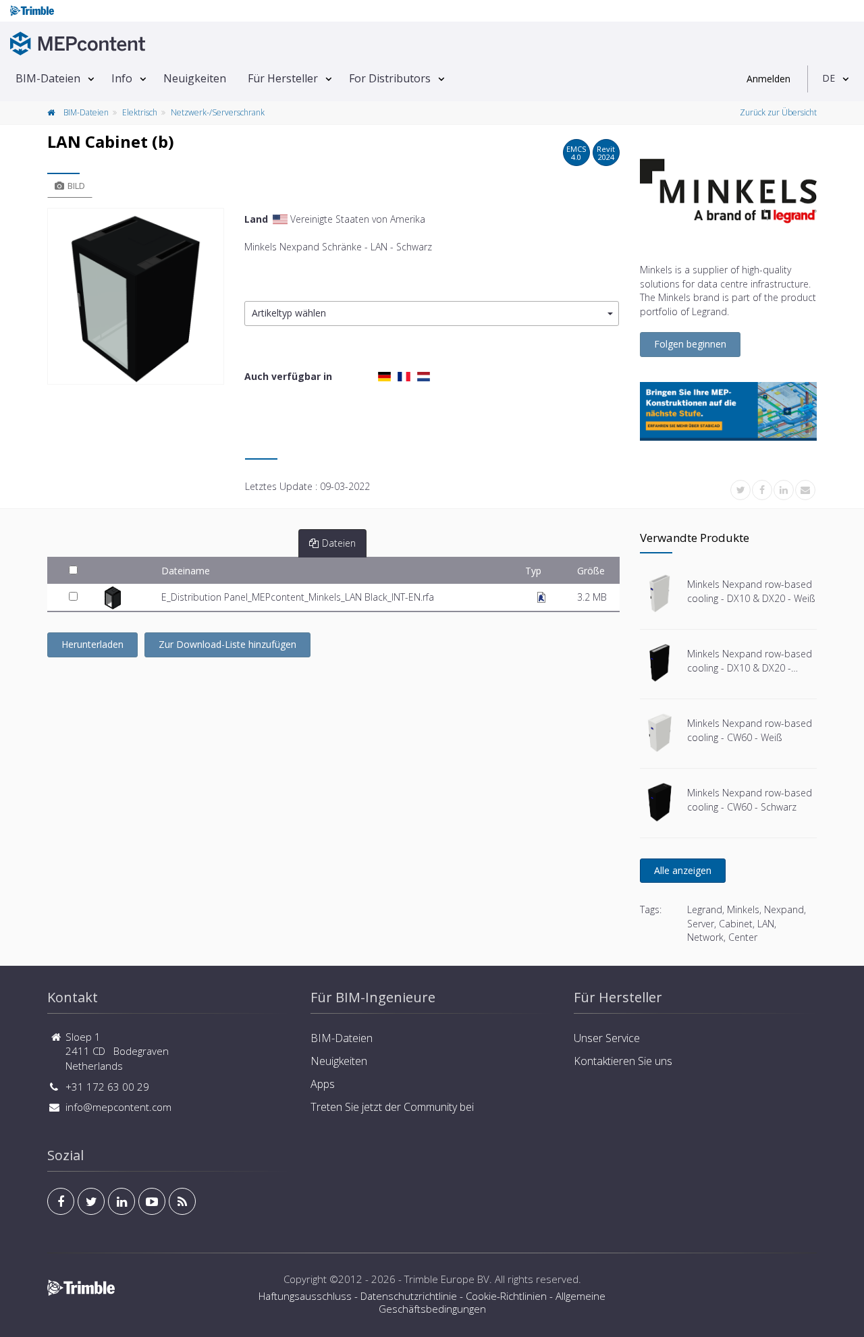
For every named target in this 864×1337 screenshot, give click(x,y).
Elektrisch (139, 112)
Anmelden (768, 78)
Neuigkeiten (194, 78)
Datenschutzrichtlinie (408, 1296)
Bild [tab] (76, 186)
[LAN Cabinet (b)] (135, 296)
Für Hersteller (283, 78)
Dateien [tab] (339, 543)
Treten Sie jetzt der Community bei (392, 1106)
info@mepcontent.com (118, 1107)
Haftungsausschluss (305, 1296)
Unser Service (607, 1038)
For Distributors (390, 78)
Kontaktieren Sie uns (623, 1061)
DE (828, 78)
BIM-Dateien (48, 78)
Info (121, 78)
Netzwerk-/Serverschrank (218, 112)
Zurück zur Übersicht (778, 112)
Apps (322, 1083)
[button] (431, 313)
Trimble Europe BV (446, 1279)
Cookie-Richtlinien (506, 1296)
